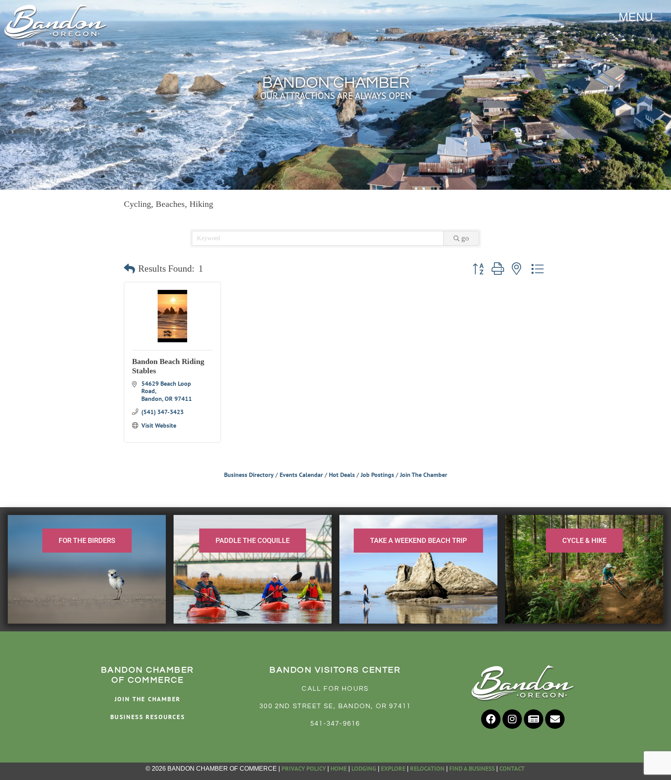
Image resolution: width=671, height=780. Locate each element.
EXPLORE (393, 768)
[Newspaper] (533, 719)
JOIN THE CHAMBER (148, 699)
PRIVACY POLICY (304, 768)
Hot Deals (342, 474)
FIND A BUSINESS (472, 768)
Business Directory (249, 474)
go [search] (465, 238)
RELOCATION (427, 768)
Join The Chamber (423, 474)
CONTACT (512, 768)
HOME (338, 768)
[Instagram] (512, 719)
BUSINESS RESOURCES (147, 717)
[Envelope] (555, 719)
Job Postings (377, 474)
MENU (636, 16)
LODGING (363, 768)
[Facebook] (491, 719)
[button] (129, 269)
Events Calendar (301, 474)
